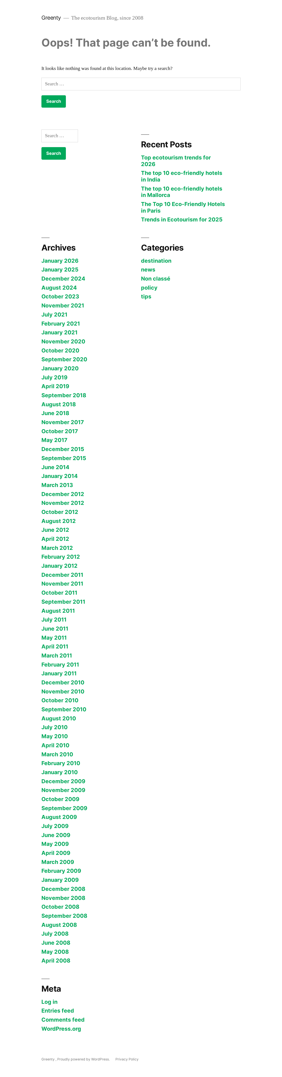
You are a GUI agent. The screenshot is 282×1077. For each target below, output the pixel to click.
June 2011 (54, 628)
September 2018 (63, 395)
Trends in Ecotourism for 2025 (182, 219)
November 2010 (62, 691)
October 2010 (59, 700)
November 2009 (63, 790)
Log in (49, 1001)
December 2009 (63, 781)
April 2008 (55, 960)
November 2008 (63, 898)
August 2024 (59, 287)
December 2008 (63, 889)
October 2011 (59, 592)
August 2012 (58, 521)
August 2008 (59, 925)
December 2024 (63, 278)
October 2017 (59, 431)
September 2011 (63, 601)
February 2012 (60, 556)
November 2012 (62, 503)
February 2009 (61, 870)
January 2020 (60, 368)
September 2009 (64, 808)
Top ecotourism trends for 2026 (176, 160)
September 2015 (63, 458)
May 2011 (54, 637)
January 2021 (59, 332)
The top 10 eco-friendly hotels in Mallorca (181, 192)
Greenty (51, 17)
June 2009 (55, 835)
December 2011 (62, 574)
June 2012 (55, 529)
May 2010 (54, 736)
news (148, 269)
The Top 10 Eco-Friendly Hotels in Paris (183, 207)
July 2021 (54, 314)
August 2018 (58, 404)
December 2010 (62, 682)
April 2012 (55, 539)
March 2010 (57, 754)
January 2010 (59, 772)
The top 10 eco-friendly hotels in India (181, 176)
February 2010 (60, 763)
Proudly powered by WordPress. (84, 1059)
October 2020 (60, 350)
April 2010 (55, 745)
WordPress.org (61, 1028)
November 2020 (63, 341)
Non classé (155, 278)
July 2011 (54, 619)
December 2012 (62, 494)
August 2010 (58, 718)
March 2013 (57, 485)
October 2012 (59, 512)
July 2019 (54, 377)
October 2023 (60, 296)
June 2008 (55, 942)
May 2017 (54, 440)
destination (156, 260)
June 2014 (55, 467)
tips (146, 296)
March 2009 (57, 862)
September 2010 (63, 709)
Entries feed (57, 1010)
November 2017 (62, 422)
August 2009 (59, 817)
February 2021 (60, 323)
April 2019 (55, 386)
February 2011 (60, 664)
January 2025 (59, 269)
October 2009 (60, 799)
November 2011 (62, 583)
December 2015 (62, 449)
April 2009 (55, 853)
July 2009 (55, 826)
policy (149, 287)
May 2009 (55, 844)
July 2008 (55, 933)
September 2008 (64, 915)
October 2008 (60, 906)
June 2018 (55, 413)
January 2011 (59, 673)
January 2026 (59, 260)
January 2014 (59, 476)
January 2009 (60, 880)
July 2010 (54, 727)
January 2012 (59, 565)
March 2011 (56, 655)
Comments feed (63, 1019)
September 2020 (64, 359)
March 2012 (57, 548)
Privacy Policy (127, 1059)
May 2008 (55, 951)
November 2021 (62, 305)
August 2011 (58, 610)
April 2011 (54, 646)
